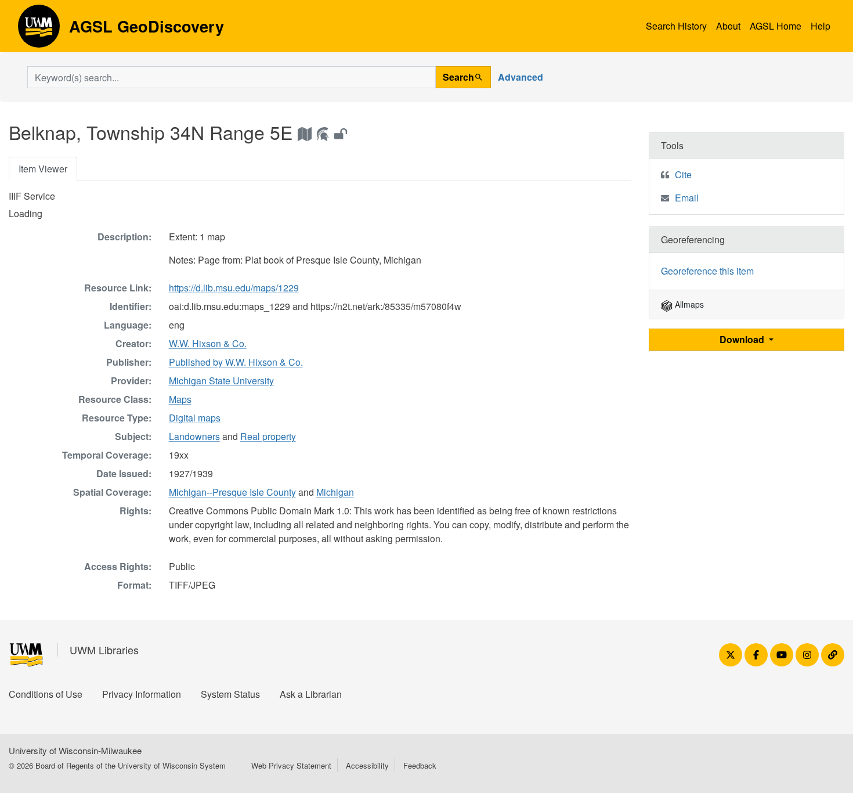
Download (743, 339)
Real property (268, 436)
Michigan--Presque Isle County (232, 492)
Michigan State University (221, 380)
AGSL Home (775, 26)
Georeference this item (707, 270)
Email (687, 197)
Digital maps (195, 417)
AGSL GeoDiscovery (39, 30)
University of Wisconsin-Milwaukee (75, 750)
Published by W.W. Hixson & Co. (236, 362)
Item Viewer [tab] (43, 168)
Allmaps (688, 304)
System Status (230, 694)
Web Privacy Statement (291, 765)
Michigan (335, 492)
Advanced (520, 77)
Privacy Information (141, 694)
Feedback (419, 765)
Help (820, 26)
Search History (676, 26)
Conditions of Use (45, 694)
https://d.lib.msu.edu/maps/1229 (234, 287)
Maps (180, 399)
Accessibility (367, 765)
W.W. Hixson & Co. (208, 343)
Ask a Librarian (311, 694)
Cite (683, 174)
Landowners (194, 436)
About (728, 26)
